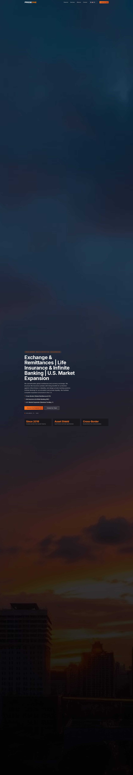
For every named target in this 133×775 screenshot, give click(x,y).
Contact (85, 2)
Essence (66, 2)
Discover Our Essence (33, 408)
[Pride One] (30, 2)
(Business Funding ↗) (46, 402)
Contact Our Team (104, 2)
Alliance (79, 2)
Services (72, 2)
